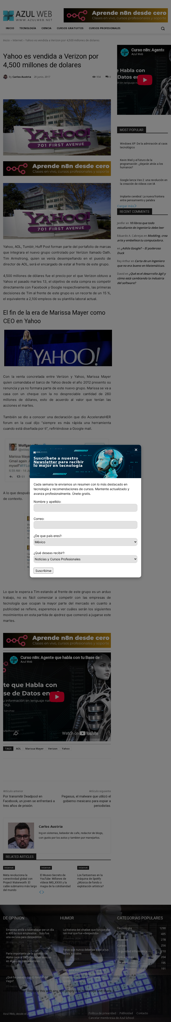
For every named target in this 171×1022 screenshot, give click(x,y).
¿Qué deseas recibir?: (49, 553)
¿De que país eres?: (48, 536)
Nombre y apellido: (47, 501)
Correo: (39, 519)
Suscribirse (43, 571)
